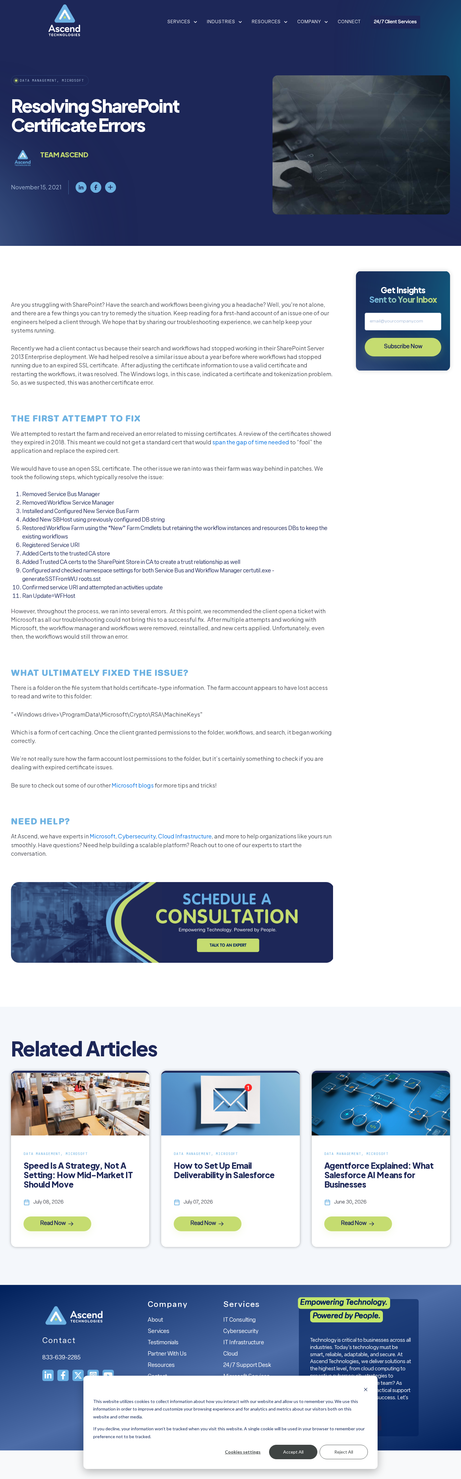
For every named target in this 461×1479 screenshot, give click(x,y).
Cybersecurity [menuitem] (240, 1332)
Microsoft (102, 836)
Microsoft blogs (133, 785)
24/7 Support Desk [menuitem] (247, 1365)
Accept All (293, 1452)
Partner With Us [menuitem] (167, 1354)
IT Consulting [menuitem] (239, 1320)
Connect (349, 22)
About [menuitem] (155, 1320)
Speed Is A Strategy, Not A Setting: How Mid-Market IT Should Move (78, 1175)
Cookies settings (243, 1452)
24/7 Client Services (395, 22)
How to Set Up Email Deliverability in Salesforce (224, 1170)
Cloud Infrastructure (185, 836)
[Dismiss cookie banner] (365, 1389)
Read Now (53, 1224)
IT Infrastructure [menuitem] (243, 1343)
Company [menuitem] (168, 1305)
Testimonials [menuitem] (163, 1343)
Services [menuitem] (158, 1332)
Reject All (343, 1452)
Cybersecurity (137, 836)
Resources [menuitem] (161, 1365)
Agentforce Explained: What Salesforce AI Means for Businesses (379, 1175)
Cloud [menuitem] (230, 1354)
